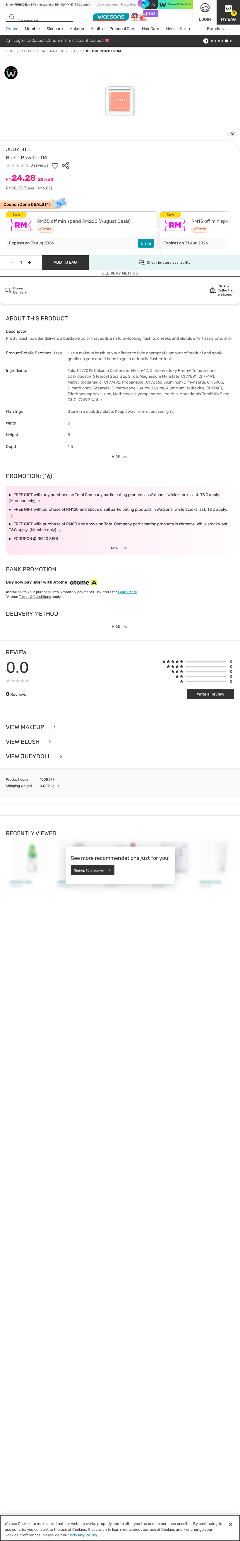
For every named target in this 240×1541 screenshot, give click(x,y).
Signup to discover (89, 870)
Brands (213, 28)
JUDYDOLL (19, 149)
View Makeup (26, 727)
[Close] (230, 1524)
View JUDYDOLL (29, 756)
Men (170, 28)
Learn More (127, 592)
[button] (228, 12)
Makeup (76, 28)
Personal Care (122, 28)
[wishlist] (55, 165)
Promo (12, 28)
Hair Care (150, 28)
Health (96, 28)
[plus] (29, 262)
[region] (120, 1528)
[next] (189, 29)
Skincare (55, 28)
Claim (146, 243)
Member (32, 28)
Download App (108, 4)
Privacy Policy (83, 1535)
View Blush (23, 742)
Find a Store (128, 4)
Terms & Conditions (35, 597)
